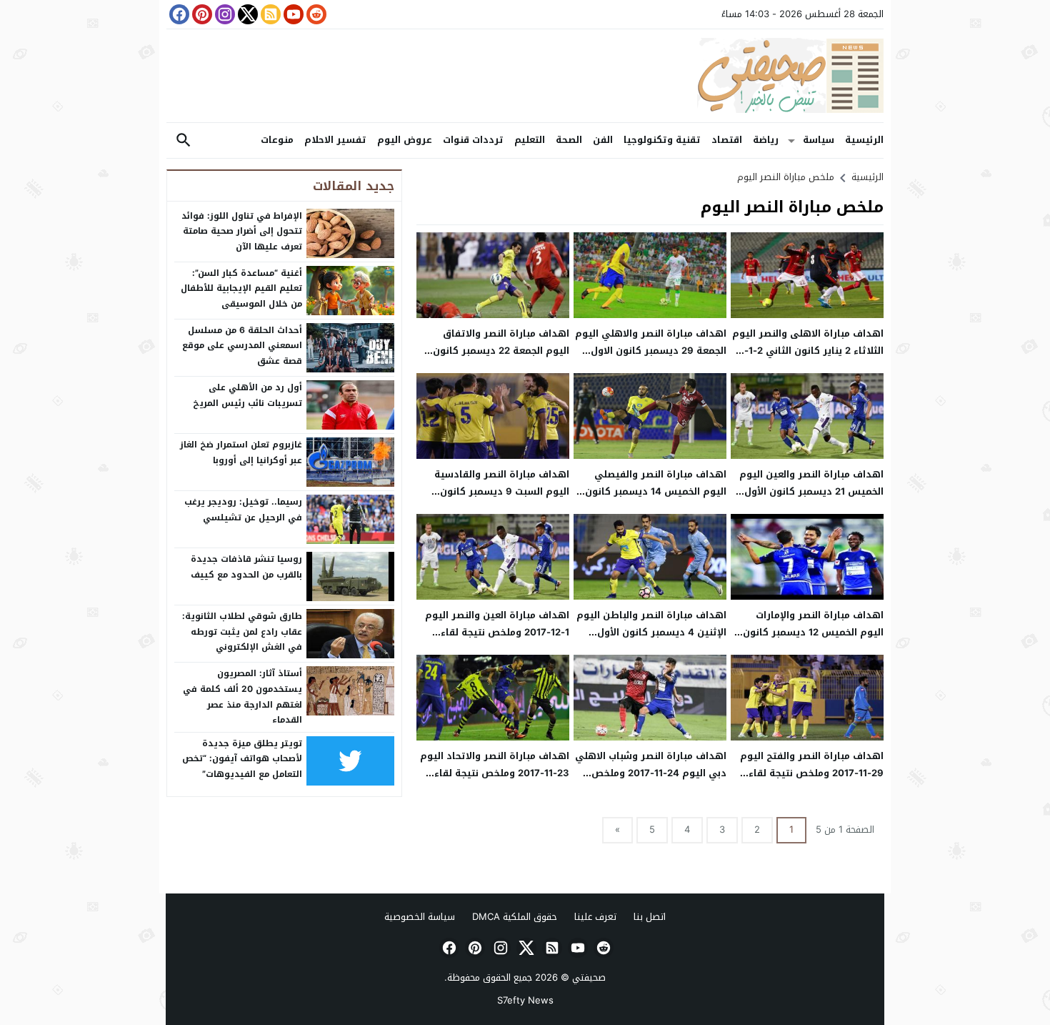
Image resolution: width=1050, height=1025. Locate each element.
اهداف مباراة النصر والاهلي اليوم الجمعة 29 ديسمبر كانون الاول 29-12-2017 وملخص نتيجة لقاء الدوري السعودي (650, 358)
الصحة (569, 140)
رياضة (766, 140)
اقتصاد (726, 140)
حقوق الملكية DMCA (514, 917)
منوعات (277, 140)
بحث (183, 140)
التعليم (529, 140)
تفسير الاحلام (335, 140)
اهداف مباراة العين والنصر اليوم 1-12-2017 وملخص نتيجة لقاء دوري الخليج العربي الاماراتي (497, 632)
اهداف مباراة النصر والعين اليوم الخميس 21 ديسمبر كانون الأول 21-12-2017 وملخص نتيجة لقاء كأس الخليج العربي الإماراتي (811, 499)
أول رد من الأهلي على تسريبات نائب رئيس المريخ (247, 395)
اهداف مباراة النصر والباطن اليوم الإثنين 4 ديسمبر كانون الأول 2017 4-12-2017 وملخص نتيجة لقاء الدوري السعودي (651, 640)
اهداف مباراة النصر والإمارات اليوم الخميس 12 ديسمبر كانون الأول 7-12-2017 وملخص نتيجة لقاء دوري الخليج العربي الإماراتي (810, 640)
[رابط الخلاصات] (269, 14)
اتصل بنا (650, 917)
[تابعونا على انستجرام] (223, 14)
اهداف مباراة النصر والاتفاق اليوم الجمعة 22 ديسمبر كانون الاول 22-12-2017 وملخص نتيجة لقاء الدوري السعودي (499, 358)
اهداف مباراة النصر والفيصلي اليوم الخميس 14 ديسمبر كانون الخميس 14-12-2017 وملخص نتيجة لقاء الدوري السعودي (655, 499)
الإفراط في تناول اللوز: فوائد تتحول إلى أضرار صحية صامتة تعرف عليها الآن (241, 231)
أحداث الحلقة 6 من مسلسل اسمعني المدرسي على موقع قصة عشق (242, 345)
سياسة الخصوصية (419, 917)
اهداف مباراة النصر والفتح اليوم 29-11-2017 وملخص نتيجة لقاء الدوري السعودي (812, 772)
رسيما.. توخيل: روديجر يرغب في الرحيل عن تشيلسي (243, 509)
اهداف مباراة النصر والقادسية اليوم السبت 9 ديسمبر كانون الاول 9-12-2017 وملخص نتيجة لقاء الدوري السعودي (501, 499)
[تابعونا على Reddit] (315, 14)
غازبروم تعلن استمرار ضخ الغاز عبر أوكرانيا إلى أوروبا (241, 452)
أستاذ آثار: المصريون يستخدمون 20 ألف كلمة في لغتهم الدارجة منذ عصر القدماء (242, 696)
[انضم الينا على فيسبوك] (177, 14)
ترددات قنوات (473, 140)
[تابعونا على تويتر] (246, 14)
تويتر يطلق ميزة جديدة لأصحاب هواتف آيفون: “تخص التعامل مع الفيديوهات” (242, 759)
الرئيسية (864, 140)
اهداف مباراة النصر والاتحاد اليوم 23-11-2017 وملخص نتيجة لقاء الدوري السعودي (494, 772)
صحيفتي (589, 977)
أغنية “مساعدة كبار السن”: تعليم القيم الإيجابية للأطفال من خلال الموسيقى (241, 288)
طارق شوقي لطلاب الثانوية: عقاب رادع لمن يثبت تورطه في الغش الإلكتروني (242, 631)
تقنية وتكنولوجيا (662, 140)
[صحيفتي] (525, 75)
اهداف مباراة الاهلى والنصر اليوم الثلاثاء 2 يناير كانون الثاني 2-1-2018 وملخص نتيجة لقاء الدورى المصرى (808, 358)
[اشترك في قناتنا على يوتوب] (292, 14)
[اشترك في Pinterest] (200, 14)
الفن (603, 140)
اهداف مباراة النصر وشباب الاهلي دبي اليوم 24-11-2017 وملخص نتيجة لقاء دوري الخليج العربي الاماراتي (650, 781)
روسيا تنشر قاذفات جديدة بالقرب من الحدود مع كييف (246, 567)
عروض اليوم (404, 140)
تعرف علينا (595, 917)
